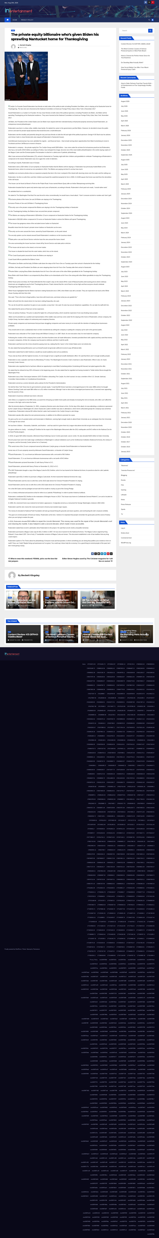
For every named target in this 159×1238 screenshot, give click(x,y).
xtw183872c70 (141, 997)
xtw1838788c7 (150, 1099)
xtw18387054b (112, 964)
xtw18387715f (122, 1073)
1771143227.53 (131, 909)
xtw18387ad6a (131, 1137)
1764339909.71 (111, 761)
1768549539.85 (140, 850)
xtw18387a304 (112, 1124)
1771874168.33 (111, 930)
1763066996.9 (101, 736)
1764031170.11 (140, 753)
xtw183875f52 (150, 1052)
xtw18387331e (94, 1006)
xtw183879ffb (94, 1124)
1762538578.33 (120, 723)
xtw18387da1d (141, 1183)
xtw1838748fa (122, 1031)
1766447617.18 (91, 807)
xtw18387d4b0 (104, 1179)
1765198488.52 (140, 778)
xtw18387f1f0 (141, 1213)
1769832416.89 (130, 879)
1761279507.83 (92, 698)
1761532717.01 (111, 702)
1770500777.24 (140, 892)
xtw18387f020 (114, 1213)
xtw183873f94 (141, 1018)
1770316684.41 (150, 888)
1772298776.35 (91, 942)
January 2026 (125, 135)
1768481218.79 (121, 850)
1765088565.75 (101, 778)
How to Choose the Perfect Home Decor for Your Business (97, 636)
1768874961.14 (120, 858)
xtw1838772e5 (94, 1078)
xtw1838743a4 (131, 1023)
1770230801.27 (120, 888)
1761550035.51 (120, 702)
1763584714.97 (140, 744)
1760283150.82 (101, 677)
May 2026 (124, 116)
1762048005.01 (92, 715)
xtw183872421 (122, 989)
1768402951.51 (92, 850)
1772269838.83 (150, 938)
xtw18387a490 (150, 1124)
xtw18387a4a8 (94, 1128)
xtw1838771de (131, 1073)
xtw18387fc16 (114, 1230)
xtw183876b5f (150, 1065)
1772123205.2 (150, 934)
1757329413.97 (111, 664)
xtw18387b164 (113, 1141)
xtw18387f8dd (86, 1225)
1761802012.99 (141, 706)
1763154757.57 (130, 736)
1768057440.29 (101, 841)
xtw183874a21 (150, 1031)
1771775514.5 (131, 926)
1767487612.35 (120, 828)
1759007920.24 (120, 668)
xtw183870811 (103, 968)
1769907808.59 (150, 879)
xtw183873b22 (150, 1014)
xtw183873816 (112, 1010)
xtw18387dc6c (85, 1192)
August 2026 (125, 101)
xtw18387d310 (141, 1175)
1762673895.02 (101, 727)
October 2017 (125, 442)
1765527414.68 (121, 786)
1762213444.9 (150, 715)
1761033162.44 (150, 689)
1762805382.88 (150, 727)
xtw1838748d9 (104, 1031)
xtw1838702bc (122, 959)
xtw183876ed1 (132, 1069)
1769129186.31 (150, 862)
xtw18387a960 (141, 1132)
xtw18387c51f (122, 1162)
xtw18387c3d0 (150, 1158)
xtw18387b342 (103, 1145)
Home (15, 20)
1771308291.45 (121, 913)
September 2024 (126, 213)
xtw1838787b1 (122, 1099)
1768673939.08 (120, 854)
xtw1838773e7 (122, 1078)
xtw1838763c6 (150, 1056)
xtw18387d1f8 (122, 1175)
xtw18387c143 (103, 1158)
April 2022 (124, 344)
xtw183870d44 (104, 972)
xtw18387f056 (132, 1213)
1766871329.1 (101, 816)
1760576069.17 (140, 681)
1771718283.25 (101, 926)
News (13, 30)
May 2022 (124, 339)
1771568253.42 (112, 921)
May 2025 (124, 174)
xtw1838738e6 (150, 1010)
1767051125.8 (102, 820)
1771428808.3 (101, 917)
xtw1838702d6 (131, 959)
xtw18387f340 (150, 1217)
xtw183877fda (131, 1090)
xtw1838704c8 (94, 964)
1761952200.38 (121, 710)
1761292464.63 (102, 698)
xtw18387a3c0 (131, 1124)
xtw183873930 (94, 1014)
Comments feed (126, 538)
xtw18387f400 (86, 1221)
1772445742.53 (91, 947)
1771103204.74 (111, 909)
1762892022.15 (111, 731)
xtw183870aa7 (150, 968)
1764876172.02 (101, 774)
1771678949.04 (91, 926)
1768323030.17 (131, 845)
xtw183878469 (122, 1094)
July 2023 (124, 271)
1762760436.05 (131, 727)
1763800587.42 (140, 748)
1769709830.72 (150, 875)
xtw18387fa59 (123, 1225)
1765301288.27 (111, 782)
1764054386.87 (150, 753)
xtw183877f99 (113, 1090)
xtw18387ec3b (112, 1208)
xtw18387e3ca (122, 1196)
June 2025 (124, 169)
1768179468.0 (150, 841)
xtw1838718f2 (94, 980)
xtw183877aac (131, 1086)
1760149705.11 (121, 672)
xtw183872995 (150, 993)
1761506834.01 (101, 702)
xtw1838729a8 (85, 997)
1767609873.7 (91, 833)
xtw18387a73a (94, 1132)
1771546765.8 (102, 921)
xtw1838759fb (131, 1048)
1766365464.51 (131, 803)
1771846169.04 (101, 930)
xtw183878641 (141, 1094)
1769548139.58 (91, 875)
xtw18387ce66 (114, 1170)
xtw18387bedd (113, 1154)
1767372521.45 (150, 824)
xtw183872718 (112, 993)
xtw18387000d (103, 959)
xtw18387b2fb (150, 1141)
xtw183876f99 (85, 1073)
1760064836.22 (150, 668)
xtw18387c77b (85, 1166)
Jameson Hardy (103, 640)
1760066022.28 (91, 672)
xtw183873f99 (150, 1018)
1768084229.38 (111, 841)
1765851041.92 (101, 795)
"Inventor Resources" (128, 470)
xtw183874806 (85, 1031)
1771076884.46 (101, 909)
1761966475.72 (131, 710)
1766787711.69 (140, 812)
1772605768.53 (120, 947)
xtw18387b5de (141, 1145)
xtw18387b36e (112, 1145)
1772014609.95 (111, 934)
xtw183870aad (85, 972)
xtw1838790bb (112, 1111)
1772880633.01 (140, 947)
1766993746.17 (150, 816)
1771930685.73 (130, 930)
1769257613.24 (120, 866)
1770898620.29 (101, 904)
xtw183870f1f (132, 972)
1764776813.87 (130, 769)
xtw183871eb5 (104, 985)
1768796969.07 (101, 858)
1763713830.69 (111, 748)
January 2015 (125, 451)
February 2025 (126, 189)
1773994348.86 (101, 955)
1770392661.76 (101, 892)
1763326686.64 (121, 740)
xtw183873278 (131, 1002)
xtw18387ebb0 (94, 1208)
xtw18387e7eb (112, 1200)
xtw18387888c (141, 1099)
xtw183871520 (150, 976)
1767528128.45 (130, 828)
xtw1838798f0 (141, 1116)
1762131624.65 (121, 715)
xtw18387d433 (85, 1179)
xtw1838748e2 (113, 1031)
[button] (149, 20)
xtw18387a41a (141, 1124)
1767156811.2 (141, 820)
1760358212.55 (130, 677)
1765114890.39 (111, 778)
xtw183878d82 (104, 1107)
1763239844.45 (92, 740)
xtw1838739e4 (122, 1014)
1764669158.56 (91, 769)
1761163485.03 (121, 693)
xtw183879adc (103, 1120)
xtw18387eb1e (141, 1204)
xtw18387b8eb (122, 1149)
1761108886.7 (101, 693)
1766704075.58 (111, 812)
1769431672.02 (121, 871)
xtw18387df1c (141, 1192)
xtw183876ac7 (132, 1065)
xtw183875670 (94, 1048)
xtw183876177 (112, 1056)
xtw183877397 (112, 1078)
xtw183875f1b (141, 1052)
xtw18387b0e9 (85, 1141)
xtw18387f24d (86, 1217)
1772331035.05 (101, 942)
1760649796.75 (101, 685)
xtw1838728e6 (131, 993)
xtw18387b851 (112, 1149)
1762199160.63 (141, 715)
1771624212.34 (141, 921)
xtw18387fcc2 (123, 1230)
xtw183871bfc (131, 980)
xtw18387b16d (122, 1141)
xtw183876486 (94, 1061)
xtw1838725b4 (94, 993)
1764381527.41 (130, 761)
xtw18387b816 (103, 1149)
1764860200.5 (91, 774)
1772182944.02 (121, 938)
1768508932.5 (131, 850)
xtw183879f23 (85, 1124)
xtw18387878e (103, 1099)
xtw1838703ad (150, 959)
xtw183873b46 (85, 1018)
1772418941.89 (150, 942)
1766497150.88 (111, 807)
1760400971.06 (140, 677)
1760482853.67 (101, 681)
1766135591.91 (130, 799)
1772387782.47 (130, 942)
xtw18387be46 (104, 1154)
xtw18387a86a (112, 1132)
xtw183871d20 (141, 980)
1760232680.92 (150, 672)
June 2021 (124, 393)
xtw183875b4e (85, 1052)
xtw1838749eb (132, 1031)
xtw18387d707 (94, 1183)
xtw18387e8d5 (131, 1200)
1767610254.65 (101, 833)
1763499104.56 (111, 744)
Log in (123, 528)
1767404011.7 (91, 828)
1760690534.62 (111, 685)
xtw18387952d (104, 1116)
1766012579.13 (150, 795)
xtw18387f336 (141, 1217)
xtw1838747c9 (150, 1027)
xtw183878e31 (113, 1107)
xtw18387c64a (131, 1162)
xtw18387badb (150, 1149)
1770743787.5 (101, 900)
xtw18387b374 (122, 1145)
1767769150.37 (150, 833)
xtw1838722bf (103, 989)
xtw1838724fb (141, 989)
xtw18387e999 (150, 1200)
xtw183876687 (131, 1061)
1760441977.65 (91, 681)
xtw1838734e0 (131, 1006)
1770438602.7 (121, 892)
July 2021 (124, 388)
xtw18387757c (94, 1082)
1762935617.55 (121, 731)
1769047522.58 (121, 862)
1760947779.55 (121, 689)
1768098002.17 (121, 841)
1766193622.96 (150, 799)
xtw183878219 (141, 1090)
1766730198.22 (121, 812)
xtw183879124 (131, 1111)
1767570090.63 (150, 828)
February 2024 (126, 237)
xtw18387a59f (122, 1128)
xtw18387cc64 (86, 1170)
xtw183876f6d (150, 1069)
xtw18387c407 (94, 1162)
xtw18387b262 (141, 1141)
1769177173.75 (91, 866)
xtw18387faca (132, 1225)
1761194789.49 (131, 693)
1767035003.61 (93, 820)
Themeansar (36, 949)
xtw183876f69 (141, 1069)
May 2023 (124, 281)
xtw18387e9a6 (94, 1204)
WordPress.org (126, 543)
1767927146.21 (120, 837)
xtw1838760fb (94, 1056)
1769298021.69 (140, 866)
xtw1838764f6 (122, 1061)
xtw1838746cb (122, 1027)
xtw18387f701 (123, 1221)
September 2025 (126, 155)
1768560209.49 (150, 850)
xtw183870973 (122, 968)
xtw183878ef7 (141, 1107)
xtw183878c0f (85, 1107)
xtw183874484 (94, 1027)
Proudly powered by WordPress (13, 949)
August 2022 (125, 325)
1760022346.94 (140, 668)
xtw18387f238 (150, 1213)
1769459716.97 (131, 871)
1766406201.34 (150, 803)
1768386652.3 (150, 845)
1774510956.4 (150, 955)
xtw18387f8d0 (150, 1221)
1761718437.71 (111, 706)
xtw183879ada (94, 1120)
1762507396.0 (111, 723)
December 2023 (126, 247)
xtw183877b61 (85, 1090)
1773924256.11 (92, 955)
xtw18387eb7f (150, 1204)
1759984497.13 (130, 668)
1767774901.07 (91, 837)
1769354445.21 (91, 871)
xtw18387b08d (150, 1137)
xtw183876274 (131, 1056)
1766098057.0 (121, 799)
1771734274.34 (111, 926)
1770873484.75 (91, 904)
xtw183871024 (150, 972)
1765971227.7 (140, 795)
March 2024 (125, 232)
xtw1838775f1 (103, 1082)
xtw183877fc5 (122, 1090)
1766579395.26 (140, 807)
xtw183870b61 (95, 972)
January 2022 (125, 359)
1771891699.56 (120, 930)
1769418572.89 (111, 871)
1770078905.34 (150, 883)
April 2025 (124, 179)
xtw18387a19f (103, 1124)
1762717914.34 (121, 727)
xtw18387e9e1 (122, 1204)
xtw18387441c (141, 1023)
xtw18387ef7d (105, 1213)
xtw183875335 (112, 1044)
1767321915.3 (131, 824)
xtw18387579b (104, 1048)
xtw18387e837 (122, 1200)
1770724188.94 (92, 900)
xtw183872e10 (94, 1002)
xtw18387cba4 (132, 1166)
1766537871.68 (120, 807)
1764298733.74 (101, 761)
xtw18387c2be (131, 1158)
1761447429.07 (150, 698)
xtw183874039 (94, 1023)
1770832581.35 (140, 900)
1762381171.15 (140, 719)
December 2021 (126, 364)
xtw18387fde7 (141, 1230)
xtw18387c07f (150, 1154)
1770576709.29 (91, 896)
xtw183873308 (150, 1002)
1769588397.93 (101, 875)
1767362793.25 (140, 824)
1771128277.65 (121, 909)
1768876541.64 (130, 858)
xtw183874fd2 (103, 1040)
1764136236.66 (111, 757)
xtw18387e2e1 (113, 1196)
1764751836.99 (120, 769)
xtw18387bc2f (94, 1154)
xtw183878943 (103, 1103)
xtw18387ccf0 (95, 1170)
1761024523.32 (140, 689)
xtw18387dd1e (94, 1192)
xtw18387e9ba (103, 1204)
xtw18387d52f (123, 1179)
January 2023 (125, 301)
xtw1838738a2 (141, 1010)
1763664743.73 (91, 748)
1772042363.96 (121, 934)
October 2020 (125, 432)
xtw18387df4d (150, 1192)
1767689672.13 (120, 833)
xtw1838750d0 (131, 1040)
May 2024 (124, 228)
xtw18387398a (103, 1014)
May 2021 (124, 398)
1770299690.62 (140, 888)
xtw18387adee (141, 1137)
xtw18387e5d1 (132, 1196)
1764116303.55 (101, 757)
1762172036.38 (131, 715)
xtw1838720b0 (132, 985)
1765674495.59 (101, 790)
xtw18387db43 (122, 1187)
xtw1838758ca (122, 1048)
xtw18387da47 (150, 1183)
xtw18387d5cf (141, 1179)
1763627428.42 (150, 744)
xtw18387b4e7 (131, 1145)
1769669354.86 (130, 875)
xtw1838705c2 (122, 964)
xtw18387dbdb (141, 1187)
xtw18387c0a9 (94, 1158)
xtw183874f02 (94, 1040)
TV (122, 514)
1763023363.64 (150, 731)
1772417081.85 (140, 942)
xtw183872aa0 (94, 997)
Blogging (124, 475)
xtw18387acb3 (122, 1137)
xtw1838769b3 (113, 1065)
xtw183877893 (94, 1086)
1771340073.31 (131, 913)
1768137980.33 (131, 841)
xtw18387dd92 (113, 1192)
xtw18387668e (141, 1061)
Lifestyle (124, 495)
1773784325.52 (150, 951)
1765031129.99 (150, 774)
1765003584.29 (140, 774)
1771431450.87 (111, 917)
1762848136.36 (91, 731)
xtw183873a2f (141, 1014)
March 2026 (125, 125)
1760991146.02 (131, 689)
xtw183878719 (150, 1094)
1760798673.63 (130, 685)
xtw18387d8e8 (112, 1183)
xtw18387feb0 (150, 1230)
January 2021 (125, 417)
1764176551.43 (120, 757)
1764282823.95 (91, 761)
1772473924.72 (101, 947)
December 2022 (126, 305)
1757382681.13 (121, 664)
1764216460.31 (140, 757)
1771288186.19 (111, 913)
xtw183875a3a (141, 1048)
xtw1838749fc (141, 1031)
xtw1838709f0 (131, 968)
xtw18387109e (85, 976)
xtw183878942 (94, 1103)
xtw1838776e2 (122, 1082)
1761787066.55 (131, 706)
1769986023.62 (111, 883)
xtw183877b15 (141, 1086)
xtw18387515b (141, 1040)
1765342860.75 (120, 782)
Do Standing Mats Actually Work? (132, 62)
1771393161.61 (91, 917)
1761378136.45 (131, 698)
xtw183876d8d (123, 1069)
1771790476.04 (140, 926)
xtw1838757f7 (113, 1048)
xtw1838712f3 (141, 976)
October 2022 (125, 315)
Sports (123, 509)
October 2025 (125, 150)
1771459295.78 (121, 917)
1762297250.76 (111, 719)
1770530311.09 (150, 892)
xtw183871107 (94, 976)
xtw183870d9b (114, 972)
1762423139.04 (150, 719)
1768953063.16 (150, 858)
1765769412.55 (140, 790)
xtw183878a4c (131, 1103)
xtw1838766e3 (150, 1061)
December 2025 (126, 140)
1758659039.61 (150, 664)
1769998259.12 (120, 883)
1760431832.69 (150, 677)
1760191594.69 (131, 672)
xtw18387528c (94, 1044)
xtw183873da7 (114, 1018)
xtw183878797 (112, 1099)
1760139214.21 (111, 672)
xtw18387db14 (112, 1187)
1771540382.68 (93, 921)
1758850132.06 (101, 668)
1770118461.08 (91, 888)
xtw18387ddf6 (123, 1192)
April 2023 (124, 286)
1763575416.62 (130, 744)
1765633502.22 (91, 790)
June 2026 (124, 111)
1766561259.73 (130, 807)
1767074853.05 (112, 820)
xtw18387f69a (95, 1221)
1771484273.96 (131, 917)
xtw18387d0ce (103, 1175)
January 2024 (125, 242)
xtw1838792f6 (85, 1116)
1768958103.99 (91, 862)
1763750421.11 (121, 748)
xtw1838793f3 (94, 1116)
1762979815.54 (140, 731)
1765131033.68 (120, 778)
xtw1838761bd (122, 1056)
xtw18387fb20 (141, 1225)
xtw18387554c (85, 1048)
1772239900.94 (131, 938)
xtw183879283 (150, 1111)
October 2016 (125, 447)
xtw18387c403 (85, 1162)
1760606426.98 (150, 681)
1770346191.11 (92, 892)
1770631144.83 (111, 896)
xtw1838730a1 (112, 1002)
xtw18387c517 (113, 1162)
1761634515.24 (150, 702)
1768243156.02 (101, 845)
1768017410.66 (91, 841)
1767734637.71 (140, 833)
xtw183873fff (85, 1023)
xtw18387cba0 (122, 1166)
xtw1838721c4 (150, 985)
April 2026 (124, 121)
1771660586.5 (150, 921)
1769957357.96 (101, 883)
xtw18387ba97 (141, 1149)
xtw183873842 (131, 1010)
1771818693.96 (150, 926)
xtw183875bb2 (94, 1052)
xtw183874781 (28, 640)
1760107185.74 (101, 672)
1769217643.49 (111, 866)
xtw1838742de (122, 1023)
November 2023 (126, 252)
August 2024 (125, 218)
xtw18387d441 (94, 1179)
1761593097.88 (130, 702)
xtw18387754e (150, 1078)
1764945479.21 (121, 774)
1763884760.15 (101, 753)
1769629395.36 (120, 875)
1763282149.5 (101, 740)
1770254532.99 (130, 888)
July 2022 (124, 330)
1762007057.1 (140, 710)
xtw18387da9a (94, 1187)
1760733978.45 (120, 685)
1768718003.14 (140, 854)
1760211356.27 (140, 672)
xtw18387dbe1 (150, 1187)
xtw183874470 (150, 1023)
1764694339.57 (101, 769)
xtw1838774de (141, 1078)
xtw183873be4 (104, 1018)
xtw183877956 (103, 1086)
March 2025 (125, 184)
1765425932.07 (150, 782)
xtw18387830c (112, 1094)
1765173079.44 (130, 778)
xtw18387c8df (103, 1166)
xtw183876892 (104, 1065)
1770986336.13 (140, 904)
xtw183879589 (113, 1116)
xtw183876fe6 (94, 1073)
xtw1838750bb (122, 1040)
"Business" (124, 465)
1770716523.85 (150, 896)
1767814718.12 (101, 837)
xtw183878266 (94, 1094)
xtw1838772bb (150, 1073)
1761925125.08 (111, 710)
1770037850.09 (130, 883)
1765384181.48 (140, 782)
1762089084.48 (102, 715)
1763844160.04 (92, 753)
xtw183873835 (122, 1010)
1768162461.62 (141, 841)
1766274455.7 (111, 803)
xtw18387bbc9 (85, 1154)
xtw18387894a (112, 1103)
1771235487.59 (91, 913)
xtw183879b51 (122, 1120)
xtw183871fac (113, 985)
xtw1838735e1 (150, 1006)
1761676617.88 (92, 706)
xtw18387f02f (123, 1213)
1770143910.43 (101, 888)
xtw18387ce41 (105, 1170)
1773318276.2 (111, 951)
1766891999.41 (111, 816)
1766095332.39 (111, 799)
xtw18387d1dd (113, 1175)
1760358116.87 (121, 677)
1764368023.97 (120, 761)
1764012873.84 (131, 753)
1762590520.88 (140, 723)
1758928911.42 (111, 668)
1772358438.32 (120, 942)
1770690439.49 (140, 896)
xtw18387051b (103, 964)
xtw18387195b (103, 980)
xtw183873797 (103, 1010)
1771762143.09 (121, 926)
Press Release (126, 504)
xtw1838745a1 (112, 1027)
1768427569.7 (101, 850)
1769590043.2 (111, 875)
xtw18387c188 (112, 1158)
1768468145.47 (111, 850)
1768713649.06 (130, 854)
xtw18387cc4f (150, 1166)
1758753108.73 (91, 668)
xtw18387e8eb (141, 1200)
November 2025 (126, 145)
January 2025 (125, 194)
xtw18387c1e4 (122, 1158)
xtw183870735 (141, 964)
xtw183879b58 (131, 1120)
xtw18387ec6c (122, 1208)
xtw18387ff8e (150, 1234)
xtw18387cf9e (132, 1170)
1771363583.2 (140, 913)
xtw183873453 (112, 1006)
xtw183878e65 (123, 1107)
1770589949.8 (101, 896)
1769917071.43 (91, 883)
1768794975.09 (91, 858)
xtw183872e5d (103, 1002)
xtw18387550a (141, 1044)
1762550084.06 (130, 723)
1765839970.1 (92, 795)
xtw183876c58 (94, 1069)
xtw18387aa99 (94, 1137)
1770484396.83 (131, 892)
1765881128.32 (111, 795)
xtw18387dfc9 (84, 1196)
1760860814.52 (150, 685)
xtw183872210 (85, 989)
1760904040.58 (101, 689)
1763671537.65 (101, 748)
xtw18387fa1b (114, 1225)
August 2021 (125, 383)
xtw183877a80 (122, 1086)
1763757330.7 (131, 748)
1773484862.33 (130, 951)
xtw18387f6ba (105, 1221)
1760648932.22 (91, 685)
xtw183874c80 (113, 1035)
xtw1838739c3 (113, 1014)
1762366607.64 (131, 719)
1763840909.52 (150, 748)
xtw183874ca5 (123, 1035)
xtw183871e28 (94, 985)
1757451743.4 (131, 664)
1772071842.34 (131, 934)
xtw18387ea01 (132, 1204)
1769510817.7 (150, 871)
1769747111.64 (91, 879)
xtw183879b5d (141, 1120)
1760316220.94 (111, 677)
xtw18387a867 (103, 1132)
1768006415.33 (150, 837)
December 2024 (126, 198)
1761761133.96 (121, 706)
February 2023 (126, 296)
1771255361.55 (101, 913)
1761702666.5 (101, 706)
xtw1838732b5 (141, 1002)
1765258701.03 (91, 782)
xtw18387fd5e (132, 1230)
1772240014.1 (140, 938)
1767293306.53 (121, 824)
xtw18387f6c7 (114, 1221)
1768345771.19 (141, 845)
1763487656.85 (101, 744)
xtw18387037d (141, 959)
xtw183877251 (141, 1073)
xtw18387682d (85, 1065)
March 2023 (125, 291)
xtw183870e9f (123, 972)
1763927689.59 (111, 753)
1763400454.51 (141, 740)
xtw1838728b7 (122, 993)
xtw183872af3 (103, 997)
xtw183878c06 (150, 1103)
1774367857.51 (131, 955)
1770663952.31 (120, 896)
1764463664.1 (92, 765)
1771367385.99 (150, 913)
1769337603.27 (150, 866)
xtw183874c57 (104, 1035)
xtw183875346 (122, 1044)
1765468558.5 (101, 786)
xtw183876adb (141, 1065)
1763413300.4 (150, 740)
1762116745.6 (111, 715)
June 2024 (124, 223)
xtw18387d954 (122, 1183)
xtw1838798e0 (132, 1116)
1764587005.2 (131, 765)
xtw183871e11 (85, 985)
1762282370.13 (101, 719)
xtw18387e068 (94, 1196)
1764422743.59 (140, 761)
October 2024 (125, 208)
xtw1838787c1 (131, 1099)
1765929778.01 (121, 795)
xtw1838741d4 (112, 1023)
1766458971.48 (101, 807)
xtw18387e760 (94, 1200)
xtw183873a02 (132, 1014)
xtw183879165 (141, 1111)
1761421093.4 (140, 698)
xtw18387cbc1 (141, 1166)
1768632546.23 (101, 854)
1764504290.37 (102, 765)
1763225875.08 (150, 736)
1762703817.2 (111, 727)
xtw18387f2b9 (105, 1217)
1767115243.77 (122, 820)
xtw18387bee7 (123, 1154)
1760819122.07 (140, 685)
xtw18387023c (112, 959)
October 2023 (125, 257)
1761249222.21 (150, 693)
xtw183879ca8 (150, 1120)
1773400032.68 (120, 951)
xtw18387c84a (94, 1166)
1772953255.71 (150, 947)
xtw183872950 (141, 993)
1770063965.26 (140, 883)
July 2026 (124, 106)
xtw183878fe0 (84, 1111)
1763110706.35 (111, 736)
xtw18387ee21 (87, 1213)
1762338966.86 (121, 719)
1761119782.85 (111, 693)
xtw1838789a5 (122, 1103)
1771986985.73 (91, 934)
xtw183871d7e (150, 980)
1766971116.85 (140, 816)
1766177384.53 (140, 799)
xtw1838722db (113, 989)
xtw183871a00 (113, 980)
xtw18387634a (141, 1056)
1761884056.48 (101, 710)
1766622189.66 (150, 807)
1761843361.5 (150, 706)
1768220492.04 (91, 845)
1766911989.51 (121, 816)
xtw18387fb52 (86, 1230)
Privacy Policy (27, 20)
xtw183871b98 (122, 980)
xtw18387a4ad (103, 1128)
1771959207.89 (150, 930)
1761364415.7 (121, 698)
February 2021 (126, 412)
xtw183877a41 (112, 1086)
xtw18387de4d (132, 1192)
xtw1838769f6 (122, 1065)
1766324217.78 (121, 803)
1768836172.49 (111, 858)
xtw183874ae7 (94, 1035)
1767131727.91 (132, 820)
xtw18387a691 (141, 1128)
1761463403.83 (91, 702)
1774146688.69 (111, 955)
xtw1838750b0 (112, 1040)
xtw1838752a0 (103, 1044)
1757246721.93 (91, 664)
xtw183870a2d (141, 968)
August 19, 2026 (90, 640)
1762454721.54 (92, 723)
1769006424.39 (101, 862)
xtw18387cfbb (141, 1170)
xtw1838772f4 (103, 1078)
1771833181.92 (91, 930)
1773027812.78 (91, 951)
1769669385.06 (140, 875)
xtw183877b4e (150, 1086)
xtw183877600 (112, 1082)
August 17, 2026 (127, 640)
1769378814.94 (101, 871)
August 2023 (125, 267)
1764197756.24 (130, 757)
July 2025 (124, 164)
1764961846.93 (131, 774)
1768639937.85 (111, 854)
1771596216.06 (122, 921)
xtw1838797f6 (122, 1116)
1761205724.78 (140, 693)
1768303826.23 (121, 845)
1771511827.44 (150, 917)
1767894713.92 (111, 837)
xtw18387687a (94, 1065)
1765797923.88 (150, 790)
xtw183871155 (113, 976)
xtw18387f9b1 (104, 1225)
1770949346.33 (121, 904)
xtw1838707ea (94, 968)
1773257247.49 (101, 951)
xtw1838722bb (94, 989)
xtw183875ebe (132, 1052)
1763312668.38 (111, 740)
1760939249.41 (111, 689)
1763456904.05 (91, 744)
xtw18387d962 (131, 1183)
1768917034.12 (140, 858)
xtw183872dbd (150, 997)
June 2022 (124, 335)
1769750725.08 (101, 879)
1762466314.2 (101, 723)
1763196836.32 (140, 736)
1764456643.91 (150, 761)
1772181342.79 (111, 938)
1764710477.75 (111, 769)
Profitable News (67, 640)
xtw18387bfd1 (141, 1154)
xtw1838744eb (103, 1027)
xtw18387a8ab (131, 1132)
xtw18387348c (122, 1006)
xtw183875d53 (123, 1052)
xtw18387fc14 (104, 1230)
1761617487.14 (140, 702)
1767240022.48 (101, 824)
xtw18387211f (141, 985)
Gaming (123, 490)
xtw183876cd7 (104, 1069)
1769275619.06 (130, 866)
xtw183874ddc (150, 1035)
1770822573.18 (130, 900)
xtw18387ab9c (103, 1137)
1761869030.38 (91, 710)
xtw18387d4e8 (113, 1179)
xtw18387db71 (131, 1187)
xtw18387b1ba (132, 1141)
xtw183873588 (141, 1006)
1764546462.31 (122, 765)
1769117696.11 (140, 862)
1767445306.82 (101, 828)
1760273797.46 (91, 677)
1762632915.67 (91, 727)
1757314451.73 (101, 664)
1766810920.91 (150, 812)
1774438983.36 (141, 955)
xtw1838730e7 (122, 1002)
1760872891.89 (91, 689)
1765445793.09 (92, 786)
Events (123, 480)
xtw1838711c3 (122, 976)
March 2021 (125, 408)
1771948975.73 (140, 930)
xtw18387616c (103, 1056)
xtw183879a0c (150, 1116)
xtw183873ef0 (123, 1018)
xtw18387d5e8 (150, 1179)
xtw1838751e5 (150, 1040)
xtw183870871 (113, 968)
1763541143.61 (121, 744)
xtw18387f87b (141, 1221)
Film (122, 485)
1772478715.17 (111, 947)
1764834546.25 (150, 769)
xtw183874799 (141, 1027)
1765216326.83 (150, 778)
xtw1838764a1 (103, 1061)
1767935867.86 (130, 837)
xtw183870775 (150, 964)
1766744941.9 (131, 812)
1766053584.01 (101, 799)
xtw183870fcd (141, 972)
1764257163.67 (150, 757)
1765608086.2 (150, 786)
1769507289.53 (141, 871)
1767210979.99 (91, 824)
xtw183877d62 (95, 1090)
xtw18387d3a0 (150, 1175)
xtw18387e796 (103, 1200)
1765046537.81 (91, 778)
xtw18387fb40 (150, 1225)
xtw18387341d (103, 1006)
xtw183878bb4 (141, 1103)
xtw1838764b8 (113, 1061)
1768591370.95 (91, 854)
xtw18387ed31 (141, 1208)
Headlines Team (141, 640)
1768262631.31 (111, 845)
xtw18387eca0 (131, 1208)
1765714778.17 (120, 790)
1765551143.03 (131, 786)
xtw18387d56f (132, 1179)
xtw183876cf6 (113, 1069)
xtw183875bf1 (104, 1052)
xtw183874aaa (85, 1035)
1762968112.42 (131, 731)
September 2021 (126, 378)
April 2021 (124, 403)
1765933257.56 (131, 795)
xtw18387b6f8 (94, 1149)
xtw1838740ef (103, 1023)
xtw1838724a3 (132, 989)
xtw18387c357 (141, 1158)
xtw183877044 (103, 1073)
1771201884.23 (150, 909)
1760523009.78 (120, 681)
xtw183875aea (150, 1048)
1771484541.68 (140, 917)
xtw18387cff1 (150, 1170)
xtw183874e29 (85, 1040)
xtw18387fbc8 (95, 1230)
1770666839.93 (130, 896)
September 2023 (126, 262)
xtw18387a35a (122, 1124)
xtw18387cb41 (113, 1166)
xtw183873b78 (95, 1018)
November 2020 (126, 427)
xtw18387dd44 (104, 1192)
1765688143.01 (111, 790)
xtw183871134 (104, 976)
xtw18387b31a (94, 1145)
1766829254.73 (92, 816)
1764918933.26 (111, 774)
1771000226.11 (150, 904)
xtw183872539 (150, 989)
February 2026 (126, 130)
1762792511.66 (140, 727)
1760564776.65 (130, 681)
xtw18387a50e (113, 1128)
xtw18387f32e (132, 1217)
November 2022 (126, 310)
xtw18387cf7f (123, 1170)
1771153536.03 (140, 909)
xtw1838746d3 (131, 1027)
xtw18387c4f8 (103, 1162)
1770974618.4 (131, 904)
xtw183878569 (131, 1094)
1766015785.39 (91, 799)
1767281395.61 (111, 824)
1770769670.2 (111, 900)
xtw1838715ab (85, 980)
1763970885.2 (121, 753)
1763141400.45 (120, 736)
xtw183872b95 (122, 997)
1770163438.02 (111, 888)
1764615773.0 (140, 765)
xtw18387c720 (150, 1162)
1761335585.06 (112, 698)
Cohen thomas (25, 605)
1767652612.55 (111, 833)
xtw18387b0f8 (94, 1141)
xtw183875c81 (113, 1052)
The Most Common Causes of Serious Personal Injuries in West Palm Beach (60, 636)
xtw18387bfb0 (132, 1154)
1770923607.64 (111, 904)
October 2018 (125, 437)
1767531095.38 (140, 828)
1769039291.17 (111, 862)
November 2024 (126, 203)
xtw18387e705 (150, 1196)
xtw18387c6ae (141, 1162)
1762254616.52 (91, 719)
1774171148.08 (121, 955)
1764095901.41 (91, 757)
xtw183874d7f (141, 1035)
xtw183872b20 (113, 997)
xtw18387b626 (150, 1145)
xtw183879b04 (112, 1120)
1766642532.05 (91, 812)
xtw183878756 (94, 1099)
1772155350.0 (101, 938)
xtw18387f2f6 (123, 1217)
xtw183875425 (131, 1044)
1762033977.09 (150, 710)
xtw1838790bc (122, 1111)
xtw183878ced (94, 1107)
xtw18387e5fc (141, 1196)
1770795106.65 (120, 900)
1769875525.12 (140, 879)
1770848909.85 (150, 900)
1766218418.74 (92, 803)
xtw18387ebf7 (103, 1208)
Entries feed (125, 533)
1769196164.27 (101, 866)
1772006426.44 (101, 934)
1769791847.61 (111, 879)
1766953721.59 (131, 816)
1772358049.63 (111, 942)
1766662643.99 (101, 812)
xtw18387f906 (95, 1225)
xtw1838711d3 (132, 976)
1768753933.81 (150, 854)
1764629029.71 (150, 765)
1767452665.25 (111, 828)
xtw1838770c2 (113, 1073)
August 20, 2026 (52, 640)
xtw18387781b (150, 1082)
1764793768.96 (140, 769)
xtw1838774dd (131, 1078)
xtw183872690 (103, 993)
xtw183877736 (131, 1082)
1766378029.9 (140, 803)
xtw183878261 (150, 1090)
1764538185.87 (112, 765)
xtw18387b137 (103, 1141)
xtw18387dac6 (103, 1187)
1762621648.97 (150, 723)
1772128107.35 (92, 938)
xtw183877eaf (104, 1090)
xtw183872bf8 (131, 997)
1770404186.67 (111, 892)
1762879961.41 (101, 731)
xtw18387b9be (131, 1149)
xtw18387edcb (150, 1208)
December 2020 (126, 422)
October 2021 (125, 374)
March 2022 (125, 349)
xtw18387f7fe (132, 1221)
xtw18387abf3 (112, 1137)
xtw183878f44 (150, 1107)
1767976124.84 (140, 837)
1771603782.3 (131, 921)
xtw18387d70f (103, 1183)
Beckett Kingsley (25, 45)
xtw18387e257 (103, 1196)
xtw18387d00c (94, 1175)
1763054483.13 (91, 736)
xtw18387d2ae (131, 1175)
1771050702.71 (91, 909)
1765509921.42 (111, 786)
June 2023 (124, 276)
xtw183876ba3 (85, 1069)
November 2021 (126, 369)
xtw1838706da (131, 964)
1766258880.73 (102, 803)
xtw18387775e (141, 1082)
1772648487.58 (130, 947)
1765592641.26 (141, 786)
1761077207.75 (92, 693)
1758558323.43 (140, 664)
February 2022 (126, 354)
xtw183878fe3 (94, 1111)
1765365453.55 (130, 782)
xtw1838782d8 (103, 1094)
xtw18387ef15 (96, 1213)
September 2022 (126, 320)
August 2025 (125, 160)
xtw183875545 (150, 1044)
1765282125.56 (101, 782)
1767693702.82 (130, 833)
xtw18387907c (103, 1111)
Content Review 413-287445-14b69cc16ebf (135, 44)
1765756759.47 (130, 790)
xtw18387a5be (131, 1128)
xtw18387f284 (95, 1217)
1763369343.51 (131, 740)
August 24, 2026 (15, 640)
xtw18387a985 (150, 1132)
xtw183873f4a (132, 1018)
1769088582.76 (131, 862)
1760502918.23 (111, 681)
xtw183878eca (132, 1107)
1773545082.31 (140, 951)
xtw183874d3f (132, 1035)
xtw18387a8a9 (122, 1132)
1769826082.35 (120, 879)
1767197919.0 (150, 820)
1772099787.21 (141, 934)
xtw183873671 (94, 1010)
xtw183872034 (122, 985)
